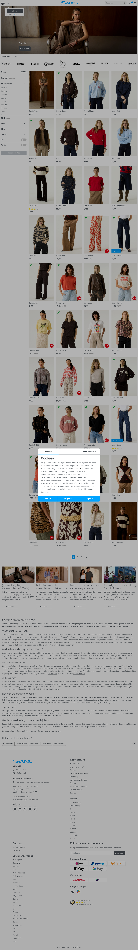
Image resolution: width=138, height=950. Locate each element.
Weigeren (68, 499)
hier (51, 486)
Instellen (48, 499)
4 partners (77, 469)
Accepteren (88, 499)
